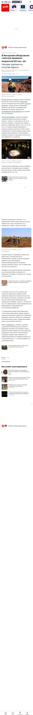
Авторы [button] (4, 357)
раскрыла (24, 101)
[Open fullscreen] (28, 142)
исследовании (6, 111)
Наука (9, 374)
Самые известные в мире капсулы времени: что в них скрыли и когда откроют (17, 178)
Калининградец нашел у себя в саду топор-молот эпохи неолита (18, 346)
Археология (5, 52)
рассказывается (16, 111)
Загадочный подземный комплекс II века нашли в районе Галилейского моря (19, 378)
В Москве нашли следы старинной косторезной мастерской (17, 385)
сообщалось (10, 324)
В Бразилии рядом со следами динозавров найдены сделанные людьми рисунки (19, 281)
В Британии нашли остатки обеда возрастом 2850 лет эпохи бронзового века (18, 371)
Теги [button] (8, 357)
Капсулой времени (8, 117)
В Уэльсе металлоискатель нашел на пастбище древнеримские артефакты (18, 392)
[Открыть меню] (30, 2)
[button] (16, 47)
